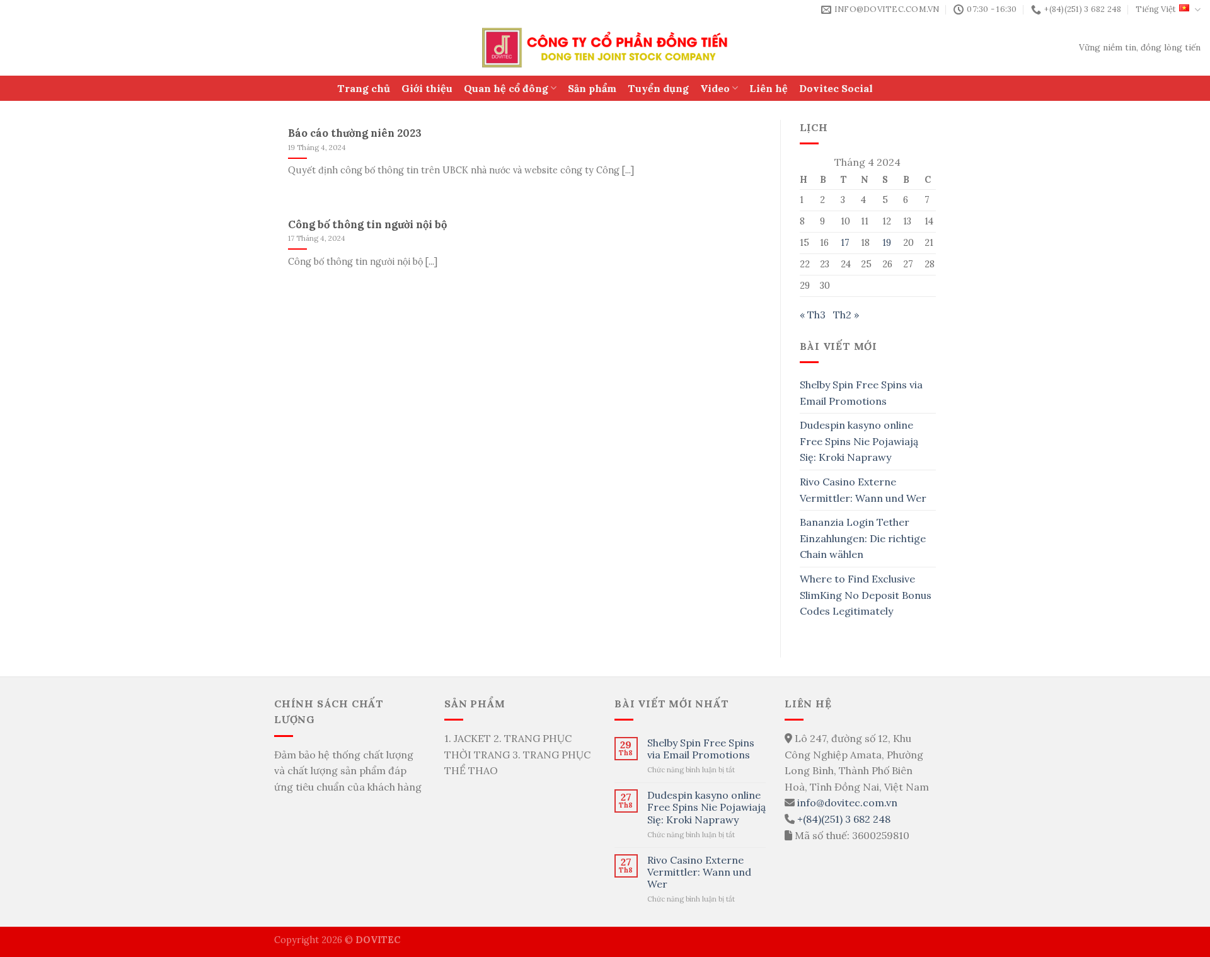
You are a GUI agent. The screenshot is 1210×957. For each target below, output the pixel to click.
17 (845, 242)
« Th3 (813, 314)
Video (715, 88)
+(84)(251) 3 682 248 (843, 819)
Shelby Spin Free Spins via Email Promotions (861, 392)
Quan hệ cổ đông (506, 88)
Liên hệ (768, 88)
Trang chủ (363, 88)
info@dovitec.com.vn (847, 802)
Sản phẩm (592, 88)
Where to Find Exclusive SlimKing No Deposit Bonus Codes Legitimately (865, 594)
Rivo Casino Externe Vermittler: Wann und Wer (863, 489)
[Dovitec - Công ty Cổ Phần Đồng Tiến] (605, 47)
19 (886, 242)
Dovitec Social (836, 88)
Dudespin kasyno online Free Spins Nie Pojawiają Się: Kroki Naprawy (859, 441)
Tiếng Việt (1156, 9)
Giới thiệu (426, 88)
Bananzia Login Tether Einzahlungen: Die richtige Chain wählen (863, 538)
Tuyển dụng (658, 88)
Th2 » (846, 314)
